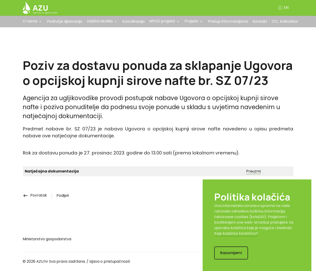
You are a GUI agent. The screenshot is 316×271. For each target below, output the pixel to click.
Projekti (191, 21)
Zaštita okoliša (100, 21)
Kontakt (260, 21)
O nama (30, 21)
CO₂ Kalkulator (285, 21)
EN (282, 7)
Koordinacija (133, 21)
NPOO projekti (162, 21)
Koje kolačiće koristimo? (236, 233)
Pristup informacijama (228, 21)
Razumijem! (231, 253)
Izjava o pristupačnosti (109, 261)
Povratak (35, 195)
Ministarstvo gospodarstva (47, 239)
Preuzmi (253, 171)
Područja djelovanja (64, 21)
